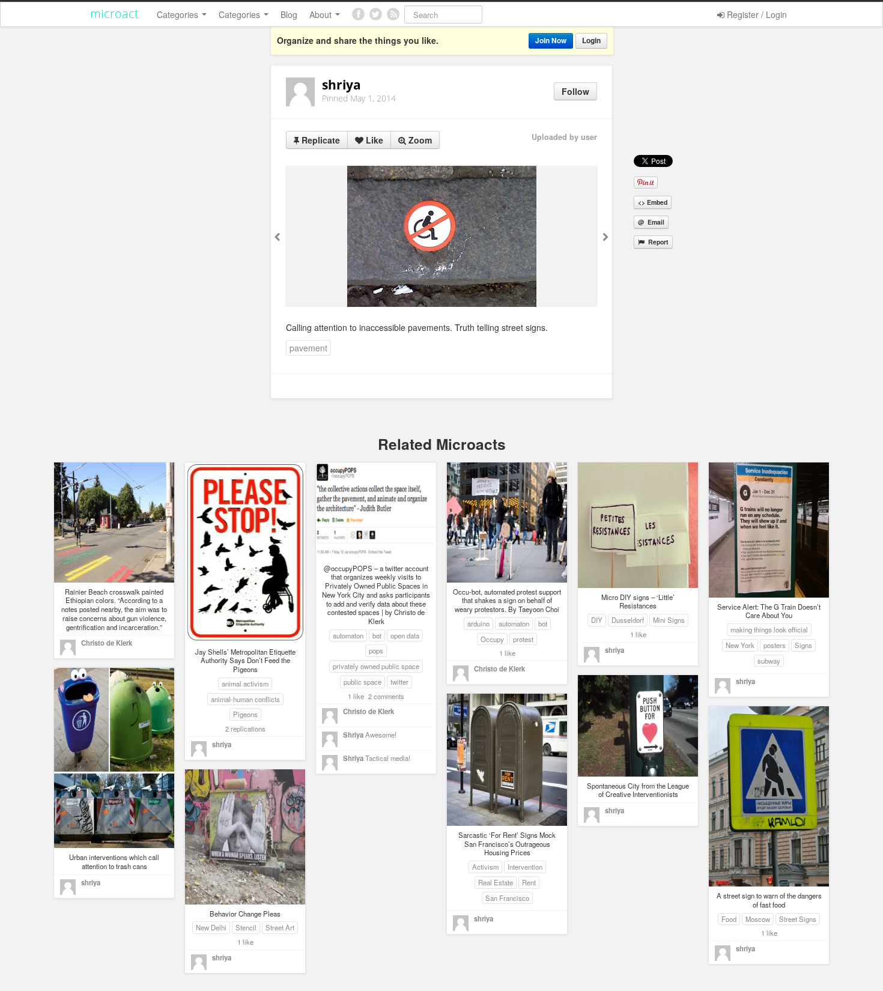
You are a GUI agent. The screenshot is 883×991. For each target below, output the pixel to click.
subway (768, 660)
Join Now (550, 40)
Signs (803, 645)
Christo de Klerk (106, 642)
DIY (596, 620)
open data (404, 635)
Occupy (492, 639)
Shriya (353, 734)
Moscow (757, 919)
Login (591, 40)
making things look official (769, 629)
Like (373, 140)
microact (114, 13)
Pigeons (245, 714)
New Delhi (211, 927)
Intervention (525, 866)
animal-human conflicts (245, 699)
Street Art (280, 927)
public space (362, 681)
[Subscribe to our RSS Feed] (393, 14)
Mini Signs (669, 620)
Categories (179, 14)
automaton (348, 635)
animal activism (245, 683)
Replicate (319, 140)
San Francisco (507, 898)
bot (376, 635)
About (321, 14)
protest (523, 639)
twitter (399, 681)
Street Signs (797, 919)
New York (740, 645)
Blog (289, 14)
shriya (221, 744)
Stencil (245, 927)
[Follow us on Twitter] (375, 14)
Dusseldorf (627, 620)
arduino (478, 623)
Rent (529, 882)
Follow (575, 91)
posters (774, 645)
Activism (485, 866)
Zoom (419, 140)
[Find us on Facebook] (358, 14)
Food (728, 919)
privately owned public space (376, 666)
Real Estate (495, 882)
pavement (308, 348)
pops (376, 650)
